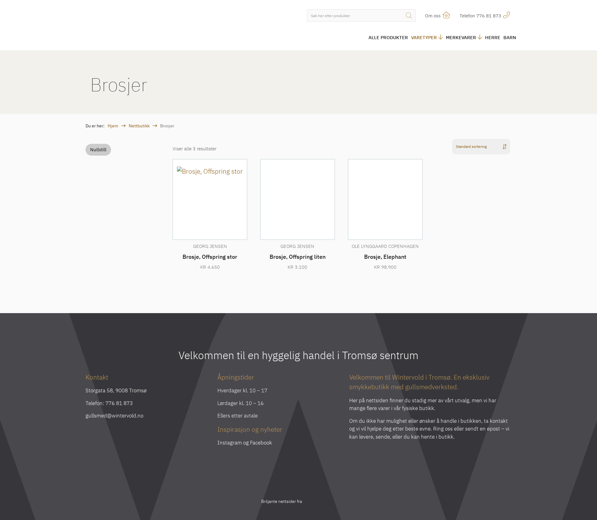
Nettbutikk (139, 126)
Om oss (433, 16)
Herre (492, 37)
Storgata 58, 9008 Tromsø (116, 390)
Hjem (113, 126)
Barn (509, 37)
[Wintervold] (137, 25)
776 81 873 (119, 403)
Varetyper (424, 37)
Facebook (261, 442)
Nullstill (98, 150)
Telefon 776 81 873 (481, 16)
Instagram (229, 442)
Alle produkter (388, 37)
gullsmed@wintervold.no (114, 415)
